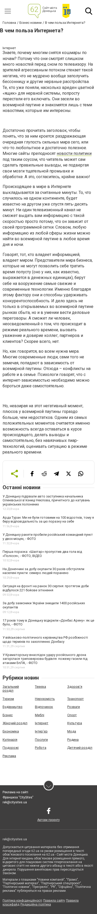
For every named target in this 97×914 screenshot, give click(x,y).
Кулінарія (10, 740)
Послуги (41, 740)
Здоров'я (74, 687)
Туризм (8, 699)
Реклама (9, 756)
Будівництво (13, 707)
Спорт (72, 715)
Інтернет (41, 723)
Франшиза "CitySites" (18, 797)
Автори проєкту (48, 820)
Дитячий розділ (79, 748)
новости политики (74, 153)
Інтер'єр (41, 731)
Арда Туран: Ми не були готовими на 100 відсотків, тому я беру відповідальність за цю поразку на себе (48, 520)
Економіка (11, 731)
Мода (71, 731)
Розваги (73, 707)
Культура (74, 723)
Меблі (39, 715)
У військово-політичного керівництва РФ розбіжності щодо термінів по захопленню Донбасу (45, 640)
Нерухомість (45, 699)
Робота (40, 748)
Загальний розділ (11, 689)
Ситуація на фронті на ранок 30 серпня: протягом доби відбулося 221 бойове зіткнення (46, 588)
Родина (73, 740)
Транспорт (75, 699)
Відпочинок (44, 707)
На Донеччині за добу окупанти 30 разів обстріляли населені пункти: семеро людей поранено (43, 571)
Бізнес (8, 715)
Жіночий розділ (15, 723)
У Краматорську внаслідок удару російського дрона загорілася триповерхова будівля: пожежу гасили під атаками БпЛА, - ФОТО (45, 659)
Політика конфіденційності (22, 900)
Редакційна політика (35, 904)
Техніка (40, 687)
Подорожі (11, 748)
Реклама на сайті (15, 792)
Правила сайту (54, 900)
